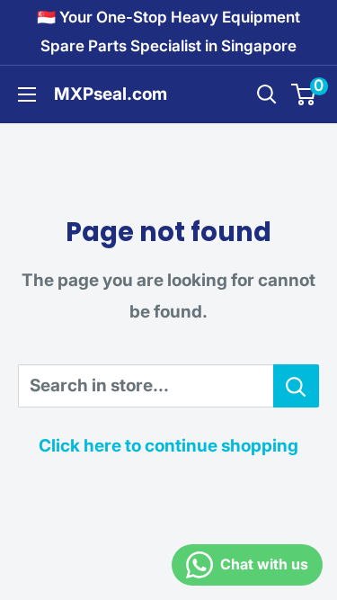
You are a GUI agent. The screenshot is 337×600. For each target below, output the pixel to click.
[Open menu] (27, 94)
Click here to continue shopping (168, 445)
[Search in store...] (296, 385)
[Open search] (267, 94)
